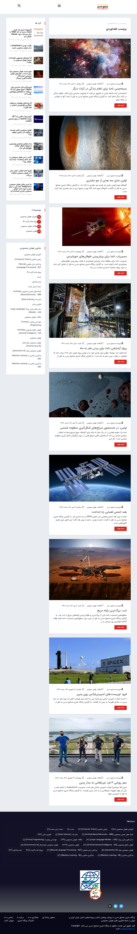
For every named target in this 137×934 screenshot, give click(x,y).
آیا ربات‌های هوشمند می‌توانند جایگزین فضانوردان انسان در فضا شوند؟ (20, 105)
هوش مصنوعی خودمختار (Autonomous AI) (39, 844)
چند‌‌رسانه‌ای (36, 281)
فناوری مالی (36, 304)
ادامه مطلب (120, 105)
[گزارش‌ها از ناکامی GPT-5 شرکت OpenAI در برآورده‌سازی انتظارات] (38, 119)
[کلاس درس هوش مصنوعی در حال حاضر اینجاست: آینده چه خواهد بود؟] (38, 159)
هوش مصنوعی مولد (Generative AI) (26, 350)
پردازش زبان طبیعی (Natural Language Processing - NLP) (72, 850)
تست (39, 277)
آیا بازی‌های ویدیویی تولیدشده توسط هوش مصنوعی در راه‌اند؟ (20, 60)
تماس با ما (8, 917)
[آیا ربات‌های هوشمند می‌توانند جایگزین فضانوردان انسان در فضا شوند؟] (38, 105)
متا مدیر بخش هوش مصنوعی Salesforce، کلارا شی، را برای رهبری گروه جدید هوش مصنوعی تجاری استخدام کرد (20, 187)
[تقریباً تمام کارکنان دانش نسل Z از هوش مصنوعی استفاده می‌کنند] (38, 173)
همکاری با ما (33, 917)
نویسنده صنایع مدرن (114, 84)
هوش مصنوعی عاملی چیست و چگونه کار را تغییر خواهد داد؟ (21, 132)
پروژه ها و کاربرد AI (30, 221)
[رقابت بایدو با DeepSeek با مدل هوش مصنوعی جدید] (38, 48)
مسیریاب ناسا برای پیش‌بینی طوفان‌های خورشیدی (97, 256)
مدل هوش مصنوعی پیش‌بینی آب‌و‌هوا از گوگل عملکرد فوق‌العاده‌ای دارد (20, 146)
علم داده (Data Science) (31, 299)
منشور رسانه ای (48, 917)
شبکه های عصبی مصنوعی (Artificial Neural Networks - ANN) (107, 834)
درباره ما (20, 917)
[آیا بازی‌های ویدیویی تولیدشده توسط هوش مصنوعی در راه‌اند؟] (38, 60)
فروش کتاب (9, 920)
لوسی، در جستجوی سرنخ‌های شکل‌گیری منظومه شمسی (93, 427)
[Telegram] (115, 906)
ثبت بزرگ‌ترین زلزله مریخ (112, 610)
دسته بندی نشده (34, 286)
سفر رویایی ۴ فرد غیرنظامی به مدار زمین (103, 782)
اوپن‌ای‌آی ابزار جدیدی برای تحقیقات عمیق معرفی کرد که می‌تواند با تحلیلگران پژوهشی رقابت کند (20, 90)
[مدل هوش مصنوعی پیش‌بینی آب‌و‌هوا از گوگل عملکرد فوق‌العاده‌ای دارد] (38, 146)
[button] (59, 5)
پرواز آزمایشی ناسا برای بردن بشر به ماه (103, 348)
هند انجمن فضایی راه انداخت (109, 512)
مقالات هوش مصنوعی (94, 84)
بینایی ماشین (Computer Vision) (28, 259)
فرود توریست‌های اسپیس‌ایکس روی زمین (102, 694)
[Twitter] (121, 906)
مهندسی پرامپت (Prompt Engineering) (40, 839)
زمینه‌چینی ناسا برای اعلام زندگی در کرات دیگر (100, 88)
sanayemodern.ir (127, 929)
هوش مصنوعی (31, 231)
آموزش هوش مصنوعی (28, 216)
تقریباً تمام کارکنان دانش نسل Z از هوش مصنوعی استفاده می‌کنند (21, 173)
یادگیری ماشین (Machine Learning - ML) (115, 855)
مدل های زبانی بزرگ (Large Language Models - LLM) (109, 839)
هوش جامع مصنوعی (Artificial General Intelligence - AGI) (108, 844)
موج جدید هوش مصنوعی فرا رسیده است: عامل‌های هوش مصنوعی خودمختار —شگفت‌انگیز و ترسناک (21, 75)
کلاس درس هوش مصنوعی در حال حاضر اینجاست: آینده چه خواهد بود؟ (20, 159)
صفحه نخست (122, 23)
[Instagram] (110, 906)
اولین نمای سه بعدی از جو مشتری (106, 180)
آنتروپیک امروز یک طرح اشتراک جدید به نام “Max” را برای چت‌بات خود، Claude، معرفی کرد (21, 33)
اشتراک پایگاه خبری (26, 920)
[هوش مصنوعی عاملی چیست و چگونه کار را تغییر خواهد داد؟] (38, 132)
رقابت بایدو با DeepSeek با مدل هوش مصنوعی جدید (21, 46)
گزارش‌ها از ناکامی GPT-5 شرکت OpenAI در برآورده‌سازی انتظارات (20, 119)
